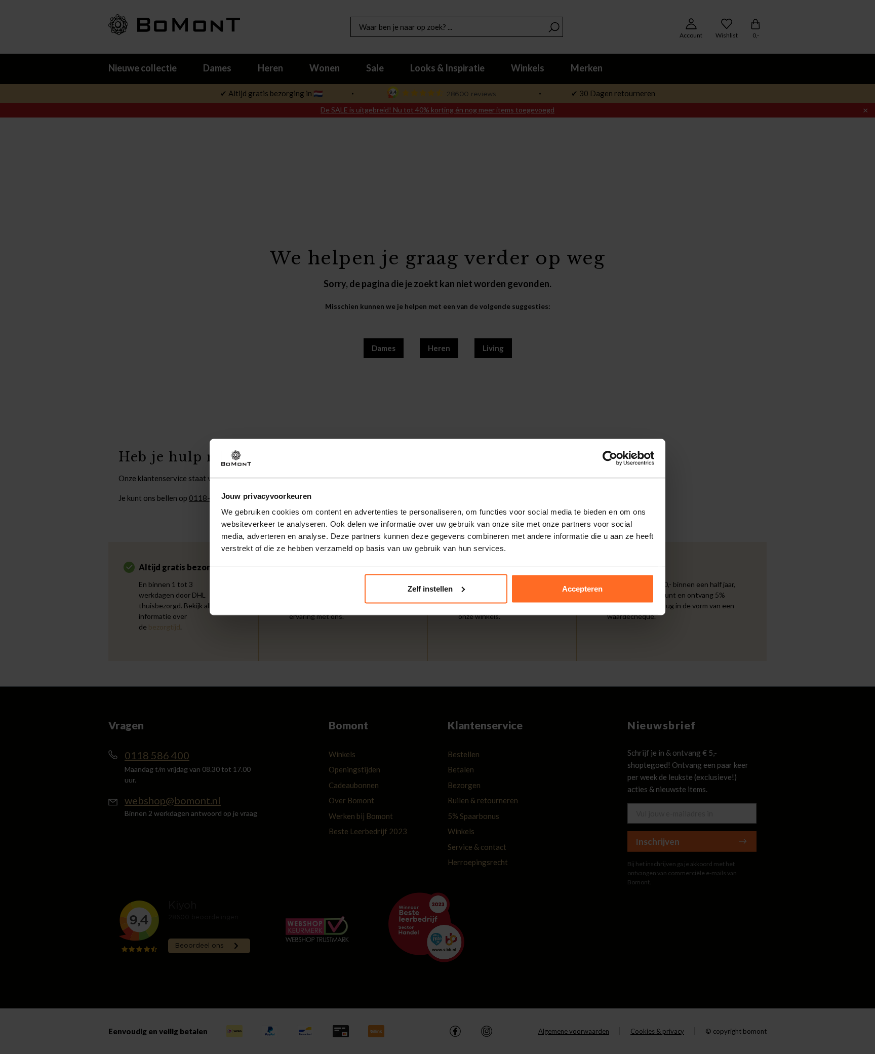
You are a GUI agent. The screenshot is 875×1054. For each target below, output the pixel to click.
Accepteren (582, 588)
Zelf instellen (430, 588)
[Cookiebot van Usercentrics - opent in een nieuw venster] (610, 458)
